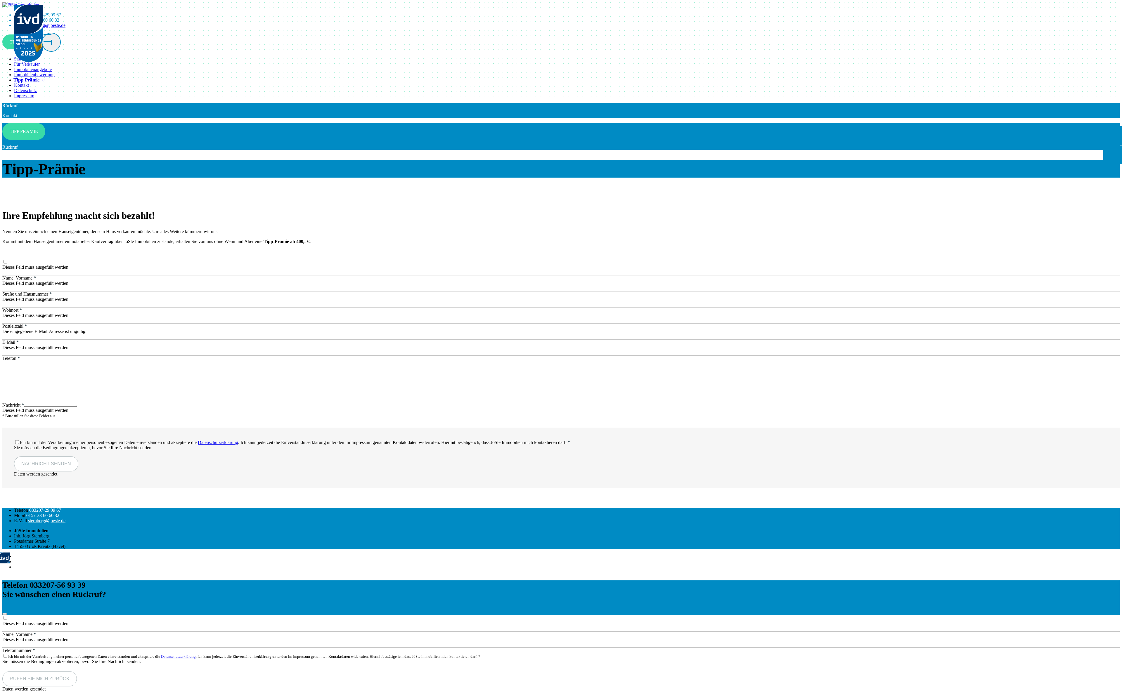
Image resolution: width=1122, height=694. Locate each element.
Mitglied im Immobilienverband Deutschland (55, 556)
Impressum (24, 95)
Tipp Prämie (26, 80)
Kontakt (21, 85)
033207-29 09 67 (45, 510)
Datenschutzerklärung (218, 442)
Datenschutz (25, 90)
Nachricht (13, 404)
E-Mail (10, 342)
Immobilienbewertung (34, 74)
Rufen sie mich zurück (40, 678)
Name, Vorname (19, 277)
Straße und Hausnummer (27, 294)
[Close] (4, 614)
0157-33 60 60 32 (42, 515)
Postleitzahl (14, 326)
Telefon (11, 358)
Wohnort (12, 310)
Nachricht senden (46, 463)
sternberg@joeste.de (46, 520)
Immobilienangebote (33, 69)
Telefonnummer (18, 650)
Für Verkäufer (27, 64)
